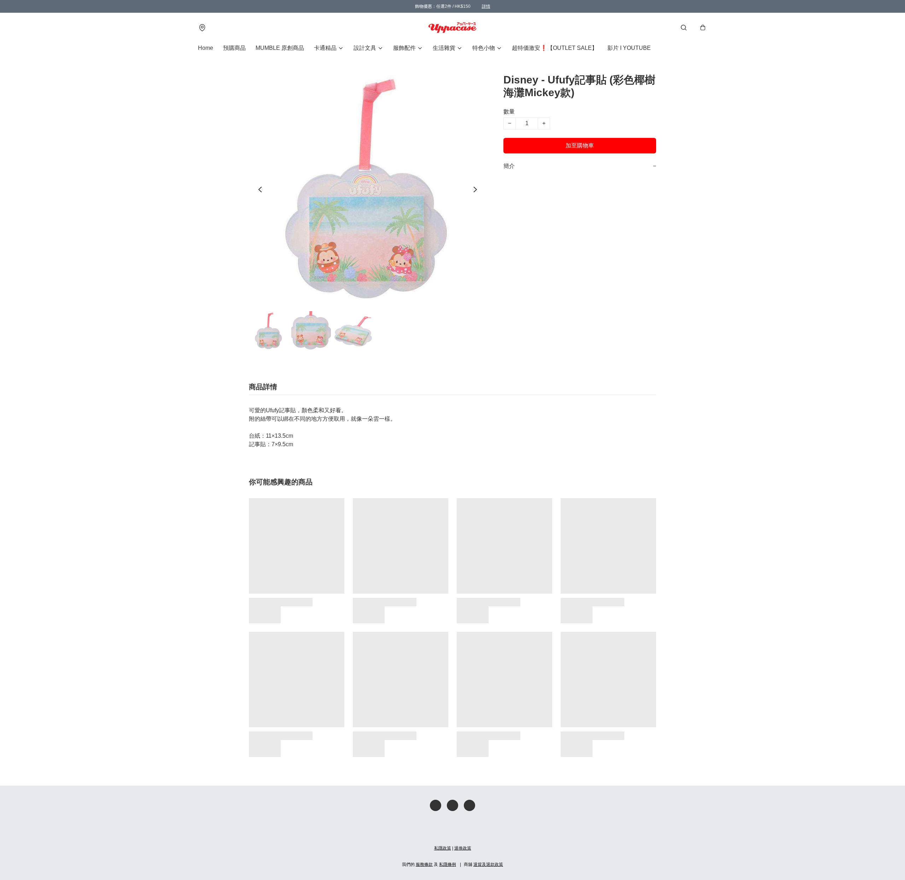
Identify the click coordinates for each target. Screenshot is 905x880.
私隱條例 (447, 864)
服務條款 (424, 864)
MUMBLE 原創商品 (280, 48)
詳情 (486, 6)
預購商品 (234, 48)
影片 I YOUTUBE (629, 48)
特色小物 (483, 48)
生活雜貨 (444, 48)
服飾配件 (404, 48)
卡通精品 (325, 48)
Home (205, 48)
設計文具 (365, 48)
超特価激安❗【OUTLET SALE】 (554, 48)
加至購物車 (580, 145)
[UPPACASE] (452, 27)
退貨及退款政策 (488, 864)
